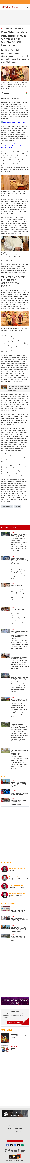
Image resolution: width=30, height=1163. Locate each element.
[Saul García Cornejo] (4, 877)
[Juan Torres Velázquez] (4, 886)
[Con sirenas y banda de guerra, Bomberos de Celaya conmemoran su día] (5, 617)
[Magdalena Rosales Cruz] (4, 869)
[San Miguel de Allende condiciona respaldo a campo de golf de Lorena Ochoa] (5, 734)
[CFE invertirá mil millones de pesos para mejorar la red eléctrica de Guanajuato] (5, 543)
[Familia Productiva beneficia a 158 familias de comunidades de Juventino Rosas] (5, 662)
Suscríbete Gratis (14, 1022)
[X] (11, 1145)
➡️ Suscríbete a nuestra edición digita (13, 122)
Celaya (18, 506)
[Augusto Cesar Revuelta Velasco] (4, 895)
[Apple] (18, 1145)
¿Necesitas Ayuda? (15, 1141)
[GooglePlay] (22, 1145)
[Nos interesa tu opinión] (15, 1113)
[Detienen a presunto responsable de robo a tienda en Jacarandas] (5, 594)
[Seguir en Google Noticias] (27, 93)
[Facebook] (7, 1145)
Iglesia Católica (7, 506)
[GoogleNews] (15, 1145)
